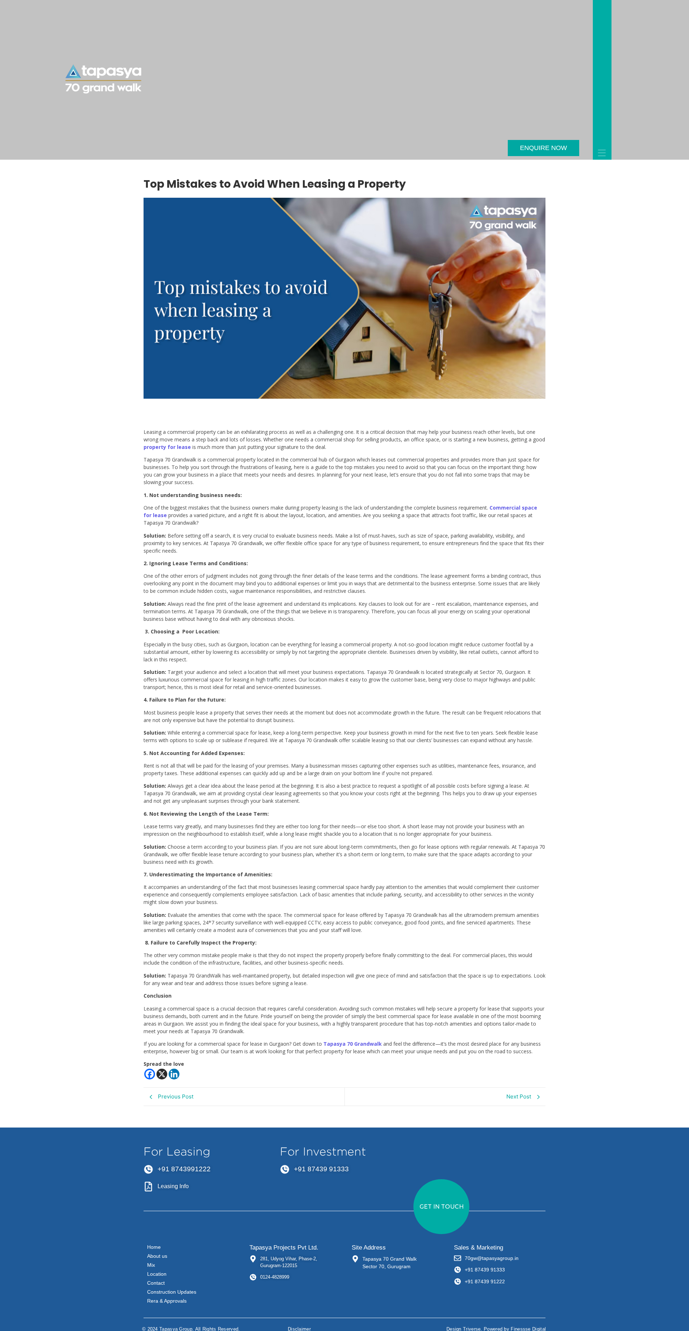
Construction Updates (171, 1292)
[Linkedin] (174, 1074)
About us (157, 1256)
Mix (151, 1265)
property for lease (167, 447)
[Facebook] (149, 1074)
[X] (161, 1074)
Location (157, 1274)
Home (154, 1247)
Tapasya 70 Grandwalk (352, 1043)
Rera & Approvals (167, 1301)
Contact (156, 1283)
